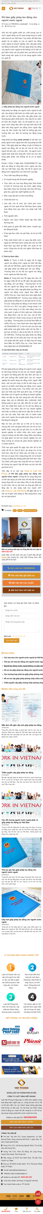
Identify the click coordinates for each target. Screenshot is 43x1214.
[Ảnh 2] (21, 1070)
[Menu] (3, 8)
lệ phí (20, 510)
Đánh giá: (7, 636)
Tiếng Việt (34, 8)
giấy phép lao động (30, 510)
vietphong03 (24, 24)
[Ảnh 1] (21, 1058)
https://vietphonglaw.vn (19, 1173)
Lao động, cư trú (19, 506)
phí (15, 510)
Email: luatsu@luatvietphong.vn (15, 1170)
